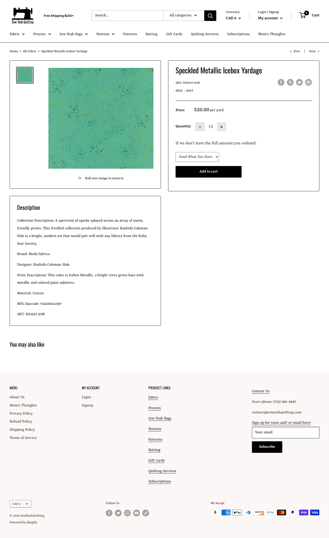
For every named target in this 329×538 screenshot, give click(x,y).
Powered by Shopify (23, 522)
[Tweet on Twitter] (299, 82)
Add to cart (208, 172)
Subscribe (267, 447)
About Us (17, 397)
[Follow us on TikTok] (145, 513)
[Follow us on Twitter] (118, 513)
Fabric (15, 34)
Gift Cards (174, 34)
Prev (297, 51)
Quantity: (183, 126)
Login (86, 397)
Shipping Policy (22, 430)
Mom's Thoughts (271, 34)
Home (14, 51)
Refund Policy (21, 422)
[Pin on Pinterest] (290, 82)
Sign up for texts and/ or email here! (281, 423)
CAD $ (16, 504)
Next (312, 51)
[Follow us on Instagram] (127, 513)
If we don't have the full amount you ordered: (216, 143)
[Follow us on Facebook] (109, 513)
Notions (102, 34)
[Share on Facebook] (281, 82)
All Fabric (29, 51)
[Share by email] (308, 82)
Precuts (39, 34)
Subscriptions (238, 34)
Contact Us (261, 391)
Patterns (130, 34)
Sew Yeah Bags (71, 34)
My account (268, 18)
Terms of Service (23, 438)
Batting (151, 34)
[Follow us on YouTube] (136, 513)
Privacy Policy (21, 414)
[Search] (210, 15)
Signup (87, 406)
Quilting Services (205, 34)
